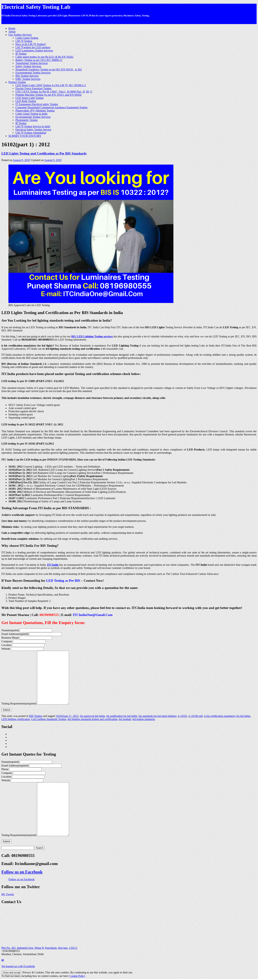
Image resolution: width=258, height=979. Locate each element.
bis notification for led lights (121, 715)
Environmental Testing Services (33, 72)
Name (10, 630)
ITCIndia (52, 564)
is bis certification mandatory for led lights (227, 715)
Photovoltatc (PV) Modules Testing (35, 110)
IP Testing (21, 53)
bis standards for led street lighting (157, 715)
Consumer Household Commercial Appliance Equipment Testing (51, 107)
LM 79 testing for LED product (32, 47)
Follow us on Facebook (21, 872)
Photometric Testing (26, 120)
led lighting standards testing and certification (92, 719)
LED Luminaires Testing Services (34, 50)
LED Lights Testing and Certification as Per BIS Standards (44, 153)
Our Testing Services (20, 34)
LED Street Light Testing (29, 97)
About (11, 31)
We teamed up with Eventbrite (18, 966)
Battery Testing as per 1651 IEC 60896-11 (38, 59)
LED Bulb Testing (25, 101)
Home (11, 28)
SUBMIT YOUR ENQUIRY (24, 135)
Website (5, 648)
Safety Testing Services (28, 66)
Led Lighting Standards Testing (48, 719)
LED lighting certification (15, 719)
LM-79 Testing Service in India (32, 126)
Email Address (14, 633)
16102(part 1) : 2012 (67, 715)
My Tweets (7, 894)
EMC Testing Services (27, 78)
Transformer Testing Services (31, 63)
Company (6, 641)
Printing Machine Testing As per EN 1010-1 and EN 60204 (48, 94)
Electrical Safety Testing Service (33, 129)
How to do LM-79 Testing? (30, 44)
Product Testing (17, 82)
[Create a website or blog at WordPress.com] (2, 960)
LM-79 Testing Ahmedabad (30, 132)
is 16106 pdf (196, 715)
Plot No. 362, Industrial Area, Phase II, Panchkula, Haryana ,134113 (39, 947)
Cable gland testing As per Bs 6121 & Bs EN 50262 (44, 56)
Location (6, 645)
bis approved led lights (92, 715)
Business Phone (10, 637)
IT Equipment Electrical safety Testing (36, 104)
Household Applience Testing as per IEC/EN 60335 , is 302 (48, 69)
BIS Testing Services (27, 75)
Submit (6, 710)
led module (125, 719)
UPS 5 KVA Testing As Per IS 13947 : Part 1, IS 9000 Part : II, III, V (53, 91)
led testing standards (144, 719)
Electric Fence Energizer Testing (33, 88)
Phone (4, 769)
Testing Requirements (18, 703)
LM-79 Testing (23, 41)
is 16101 (182, 715)
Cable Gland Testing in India (31, 113)
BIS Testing (35, 715)
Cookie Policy (77, 975)
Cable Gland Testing (26, 37)
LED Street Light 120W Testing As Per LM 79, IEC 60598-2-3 (50, 85)
